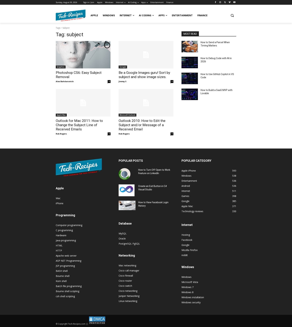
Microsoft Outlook (127, 115)
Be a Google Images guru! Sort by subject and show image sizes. (144, 75)
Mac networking (127, 265)
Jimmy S (122, 81)
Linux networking (128, 301)
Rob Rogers (61, 133)
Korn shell (61, 281)
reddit (184, 255)
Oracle (122, 238)
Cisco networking (128, 290)
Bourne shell (62, 276)
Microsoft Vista (189, 282)
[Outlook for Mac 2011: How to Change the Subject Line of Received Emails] (83, 103)
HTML (59, 245)
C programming (64, 230)
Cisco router (125, 280)
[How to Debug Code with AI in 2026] (189, 62)
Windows (186, 277)
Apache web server (66, 255)
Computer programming (69, 225)
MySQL (123, 233)
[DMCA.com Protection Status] (97, 323)
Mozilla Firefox (189, 250)
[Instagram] (220, 2)
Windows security (191, 302)
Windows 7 (187, 287)
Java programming (66, 240)
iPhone (59, 203)
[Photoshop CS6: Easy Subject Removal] (83, 54)
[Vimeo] (230, 2)
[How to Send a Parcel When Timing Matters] (189, 46)
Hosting (185, 234)
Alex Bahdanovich (65, 81)
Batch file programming (69, 286)
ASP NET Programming (68, 260)
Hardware (61, 235)
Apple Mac (61, 115)
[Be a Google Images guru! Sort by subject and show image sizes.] (146, 54)
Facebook (186, 239)
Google (123, 67)
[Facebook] (215, 2)
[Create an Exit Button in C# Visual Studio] (127, 190)
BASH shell (62, 270)
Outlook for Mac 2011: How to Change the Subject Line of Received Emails (79, 125)
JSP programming (65, 265)
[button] (232, 15)
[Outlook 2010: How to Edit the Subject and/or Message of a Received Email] (146, 103)
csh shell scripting (65, 296)
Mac (58, 198)
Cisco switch (125, 285)
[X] (225, 2)
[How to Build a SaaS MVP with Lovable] (189, 94)
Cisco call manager (129, 270)
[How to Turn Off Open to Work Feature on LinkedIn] (124, 174)
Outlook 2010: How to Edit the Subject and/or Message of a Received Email (142, 125)
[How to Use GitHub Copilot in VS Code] (189, 78)
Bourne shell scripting (67, 291)
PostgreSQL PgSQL (129, 243)
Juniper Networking (129, 296)
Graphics (61, 67)
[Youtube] (234, 2)
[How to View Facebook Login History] (127, 205)
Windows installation (192, 297)
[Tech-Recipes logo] (71, 15)
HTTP (59, 250)
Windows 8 (187, 292)
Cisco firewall (126, 275)
